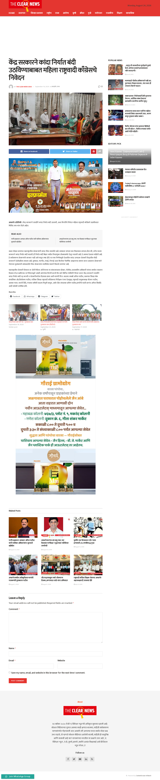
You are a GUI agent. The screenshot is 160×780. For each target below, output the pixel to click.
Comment (14, 609)
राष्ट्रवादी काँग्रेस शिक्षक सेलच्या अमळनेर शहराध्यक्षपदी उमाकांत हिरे (87, 579)
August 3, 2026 (14, 584)
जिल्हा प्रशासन (37, 13)
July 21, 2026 (78, 584)
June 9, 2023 (130, 74)
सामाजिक (130, 13)
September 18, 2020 (42, 86)
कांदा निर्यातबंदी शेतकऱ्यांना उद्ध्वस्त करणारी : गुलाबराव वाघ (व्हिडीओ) (54, 323)
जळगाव (21, 13)
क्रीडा (82, 13)
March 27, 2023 (130, 105)
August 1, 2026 (46, 584)
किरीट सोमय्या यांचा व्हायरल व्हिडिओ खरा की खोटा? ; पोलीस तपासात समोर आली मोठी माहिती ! (137, 129)
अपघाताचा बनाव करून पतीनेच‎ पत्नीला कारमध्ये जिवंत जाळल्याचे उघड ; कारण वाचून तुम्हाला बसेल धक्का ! (138, 114)
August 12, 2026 (79, 547)
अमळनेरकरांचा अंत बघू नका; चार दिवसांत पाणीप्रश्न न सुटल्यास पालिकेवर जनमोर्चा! (78, 240)
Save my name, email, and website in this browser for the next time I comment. (48, 673)
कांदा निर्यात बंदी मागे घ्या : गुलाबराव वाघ (21, 322)
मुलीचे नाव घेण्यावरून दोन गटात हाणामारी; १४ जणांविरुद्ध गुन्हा (85, 542)
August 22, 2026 (14, 550)
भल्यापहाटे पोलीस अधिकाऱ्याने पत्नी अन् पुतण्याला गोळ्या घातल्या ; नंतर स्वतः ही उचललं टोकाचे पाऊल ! (138, 83)
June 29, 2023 (130, 120)
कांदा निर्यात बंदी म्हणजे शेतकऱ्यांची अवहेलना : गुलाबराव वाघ (86, 323)
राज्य (57, 13)
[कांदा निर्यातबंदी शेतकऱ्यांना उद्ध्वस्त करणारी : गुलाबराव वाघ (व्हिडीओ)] (55, 312)
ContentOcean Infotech (143, 775)
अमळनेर (54, 86)
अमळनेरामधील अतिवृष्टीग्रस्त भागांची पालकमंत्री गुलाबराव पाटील (21, 579)
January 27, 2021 (131, 176)
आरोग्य (66, 13)
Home (12, 13)
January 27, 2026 (131, 190)
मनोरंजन (98, 13)
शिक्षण (119, 13)
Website (61, 660)
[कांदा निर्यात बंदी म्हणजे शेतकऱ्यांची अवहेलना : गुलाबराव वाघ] (87, 312)
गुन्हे (89, 13)
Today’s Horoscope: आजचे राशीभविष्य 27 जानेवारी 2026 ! (135, 185)
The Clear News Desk (24, 86)
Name (12, 648)
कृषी (74, 13)
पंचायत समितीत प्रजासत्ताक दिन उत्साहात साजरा (135, 171)
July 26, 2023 (130, 135)
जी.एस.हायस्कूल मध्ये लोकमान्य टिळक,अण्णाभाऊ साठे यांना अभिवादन (54, 579)
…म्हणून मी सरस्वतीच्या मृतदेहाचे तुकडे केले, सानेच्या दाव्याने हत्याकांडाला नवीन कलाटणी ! (138, 68)
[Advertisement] (80, 37)
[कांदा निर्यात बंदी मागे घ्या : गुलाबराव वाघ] (23, 312)
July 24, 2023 (130, 90)
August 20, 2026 (47, 550)
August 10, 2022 (115, 161)
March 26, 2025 (130, 203)
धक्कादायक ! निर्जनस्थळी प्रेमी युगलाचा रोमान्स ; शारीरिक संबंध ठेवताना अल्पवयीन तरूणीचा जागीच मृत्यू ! (138, 98)
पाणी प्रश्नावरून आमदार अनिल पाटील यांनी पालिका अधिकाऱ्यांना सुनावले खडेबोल (30, 240)
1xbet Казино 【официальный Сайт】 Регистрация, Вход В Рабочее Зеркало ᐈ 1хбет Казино (128, 154)
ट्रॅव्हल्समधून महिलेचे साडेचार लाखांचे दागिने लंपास (137, 198)
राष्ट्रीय (49, 13)
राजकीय (109, 13)
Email (12, 660)
